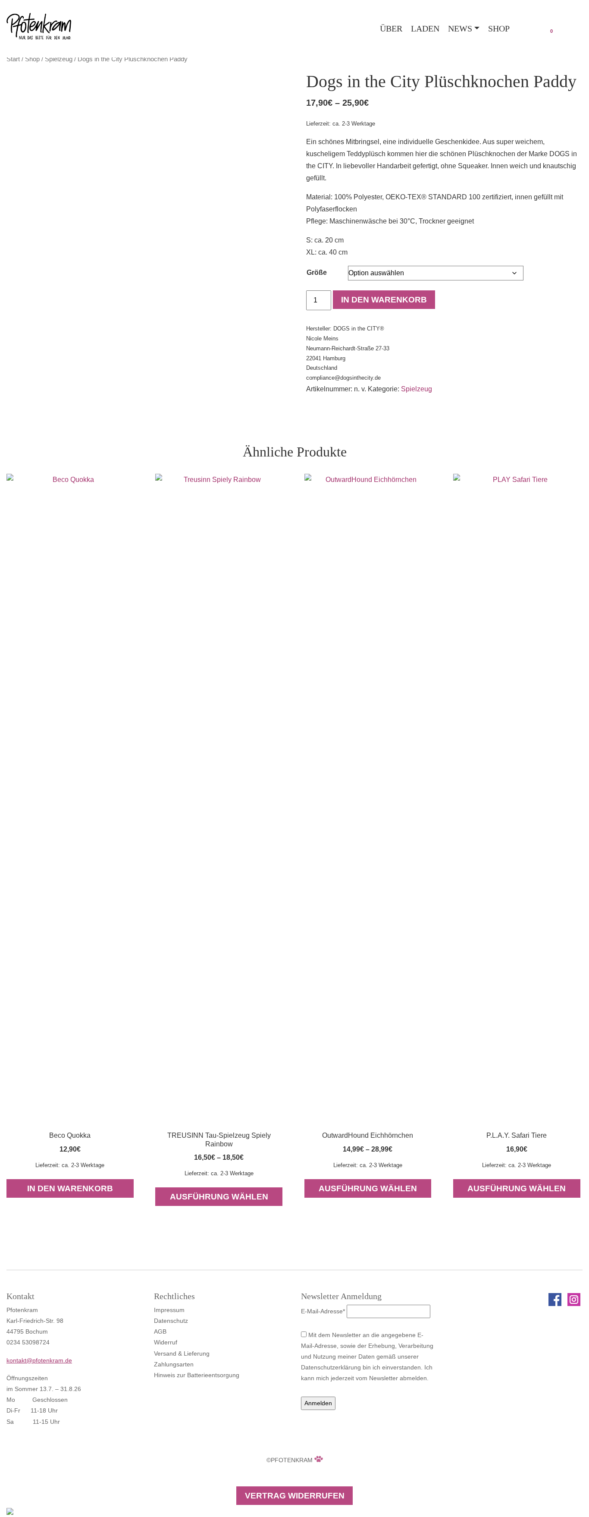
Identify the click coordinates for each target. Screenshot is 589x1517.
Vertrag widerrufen (295, 1495)
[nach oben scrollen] (9, 1510)
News (460, 28)
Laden (425, 28)
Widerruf (165, 1342)
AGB (160, 1331)
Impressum (169, 1309)
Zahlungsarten (174, 1364)
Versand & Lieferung (182, 1353)
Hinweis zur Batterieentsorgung (196, 1375)
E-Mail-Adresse (323, 1311)
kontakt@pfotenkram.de (39, 1360)
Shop (499, 28)
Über (391, 28)
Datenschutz (171, 1320)
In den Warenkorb (384, 299)
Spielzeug (58, 59)
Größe (317, 272)
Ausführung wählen (219, 1196)
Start (13, 59)
